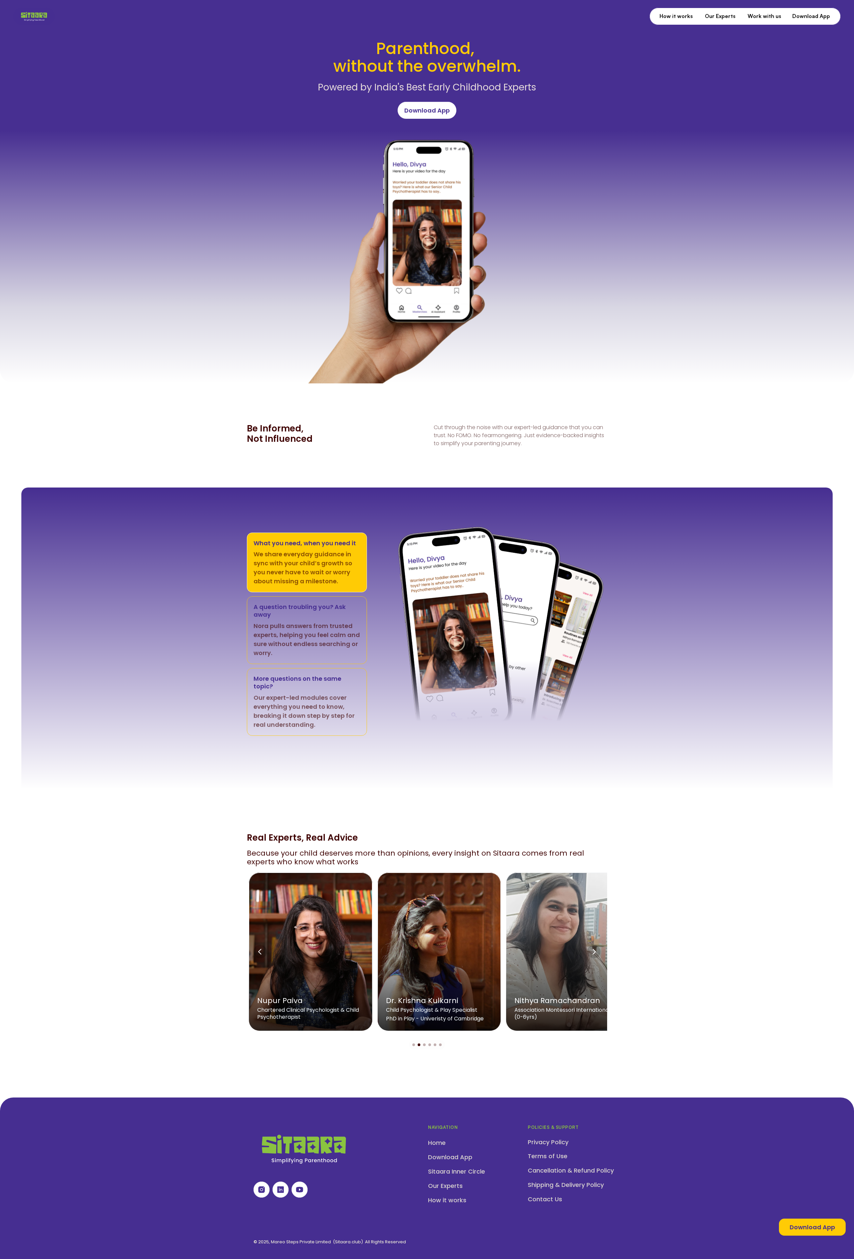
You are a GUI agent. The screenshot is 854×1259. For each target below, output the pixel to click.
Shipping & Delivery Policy (566, 1185)
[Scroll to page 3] (424, 1044)
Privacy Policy (548, 1142)
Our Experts (445, 1186)
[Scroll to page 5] (435, 1044)
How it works (447, 1200)
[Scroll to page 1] (412, 1044)
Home (437, 1143)
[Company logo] (34, 16)
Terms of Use (547, 1156)
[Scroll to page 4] (429, 1044)
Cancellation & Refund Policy (571, 1170)
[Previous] (260, 951)
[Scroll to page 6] (441, 1044)
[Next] (593, 951)
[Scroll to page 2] (419, 1044)
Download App (450, 1157)
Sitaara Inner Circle (456, 1171)
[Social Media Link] (262, 1190)
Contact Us (545, 1199)
